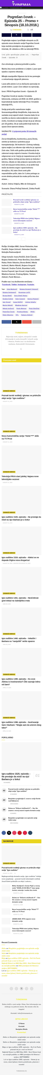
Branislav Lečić (24, 292)
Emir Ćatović (20, 299)
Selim (4, 953)
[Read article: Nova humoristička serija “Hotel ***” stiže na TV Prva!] (7, 211)
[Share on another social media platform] (36, 35)
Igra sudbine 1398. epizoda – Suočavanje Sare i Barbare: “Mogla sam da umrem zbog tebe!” (21, 725)
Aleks (4, 948)
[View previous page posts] (19, 239)
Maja (3, 958)
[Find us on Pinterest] (25, 833)
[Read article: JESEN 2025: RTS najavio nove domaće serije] (6, 921)
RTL (17, 315)
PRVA (33, 312)
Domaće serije (9, 391)
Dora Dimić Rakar (20, 295)
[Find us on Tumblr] (30, 833)
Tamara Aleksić (27, 315)
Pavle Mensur (21, 308)
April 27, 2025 (7, 687)
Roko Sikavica (8, 315)
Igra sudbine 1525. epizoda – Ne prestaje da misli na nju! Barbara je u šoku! (27, 230)
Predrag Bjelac (22, 312)
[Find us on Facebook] (4, 833)
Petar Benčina (34, 308)
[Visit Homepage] (21, 3)
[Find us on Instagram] (14, 833)
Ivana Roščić (18, 302)
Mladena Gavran (21, 305)
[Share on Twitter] (16, 35)
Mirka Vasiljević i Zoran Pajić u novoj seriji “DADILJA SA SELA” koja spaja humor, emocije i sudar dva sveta (26, 888)
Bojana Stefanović (9, 292)
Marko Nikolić (8, 305)
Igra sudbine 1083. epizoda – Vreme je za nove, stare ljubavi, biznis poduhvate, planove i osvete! (19, 973)
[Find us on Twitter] (9, 833)
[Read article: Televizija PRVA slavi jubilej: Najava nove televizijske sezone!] (7, 221)
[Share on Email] (27, 35)
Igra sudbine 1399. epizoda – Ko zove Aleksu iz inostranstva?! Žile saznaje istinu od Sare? (21, 682)
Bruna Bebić (7, 295)
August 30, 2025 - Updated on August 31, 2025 (16, 563)
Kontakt (21, 1026)
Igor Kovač (7, 302)
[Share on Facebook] (6, 35)
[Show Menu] (3, 3)
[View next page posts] (23, 239)
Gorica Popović (33, 299)
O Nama (21, 1023)
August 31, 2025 (19, 204)
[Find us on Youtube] (20, 833)
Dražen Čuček (8, 299)
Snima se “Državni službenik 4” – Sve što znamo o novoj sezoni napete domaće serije (26, 900)
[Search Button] (40, 3)
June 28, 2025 (7, 604)
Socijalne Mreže (21, 1029)
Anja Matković (12, 289)
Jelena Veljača (30, 302)
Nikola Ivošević (8, 308)
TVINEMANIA (16, 30)
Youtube (30, 284)
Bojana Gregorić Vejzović (29, 289)
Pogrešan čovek (9, 312)
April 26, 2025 (7, 731)
